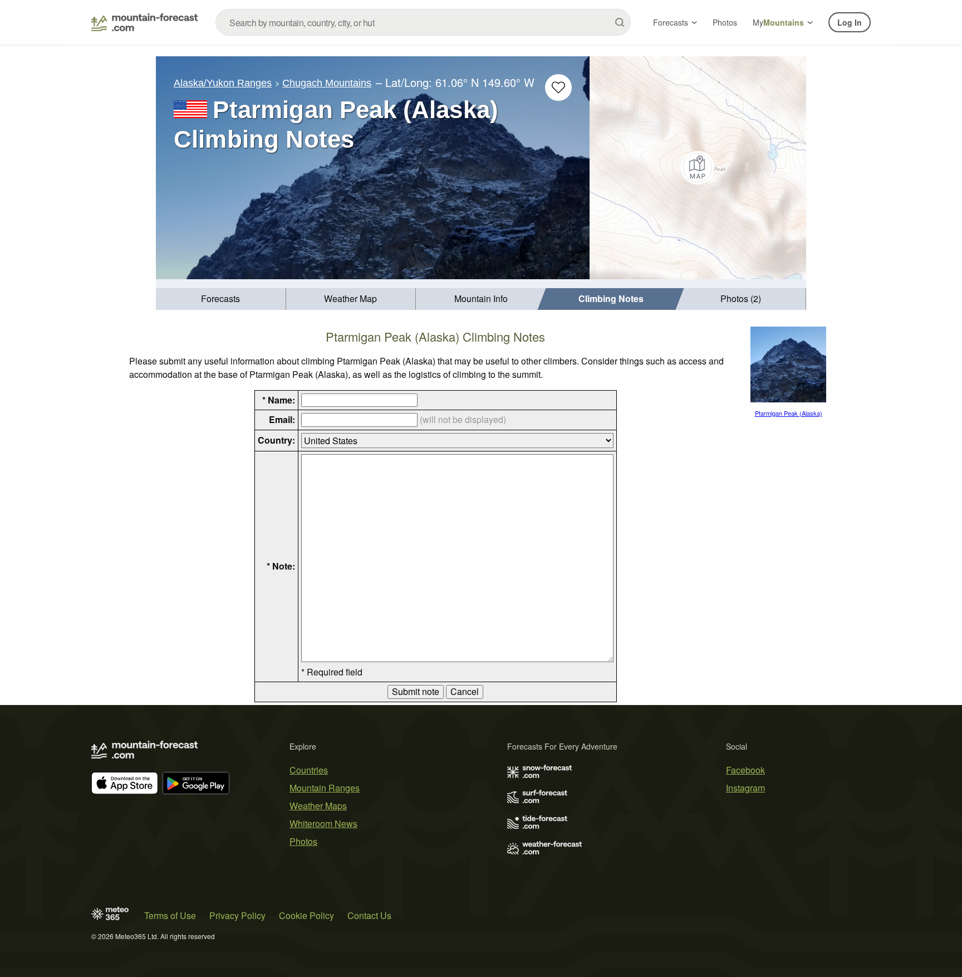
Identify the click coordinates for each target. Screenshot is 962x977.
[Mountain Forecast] (144, 22)
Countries (308, 770)
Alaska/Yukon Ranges (223, 83)
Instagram (745, 787)
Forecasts (670, 22)
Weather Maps (318, 805)
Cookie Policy (306, 915)
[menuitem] (221, 299)
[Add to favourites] (558, 87)
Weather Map (350, 298)
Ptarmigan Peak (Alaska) (788, 413)
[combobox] (423, 22)
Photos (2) (740, 298)
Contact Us (369, 915)
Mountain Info (481, 298)
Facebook (745, 770)
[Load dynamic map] (698, 167)
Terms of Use (170, 915)
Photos (725, 22)
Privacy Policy (237, 915)
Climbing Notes (611, 298)
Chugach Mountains (326, 83)
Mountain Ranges (324, 787)
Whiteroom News (323, 823)
